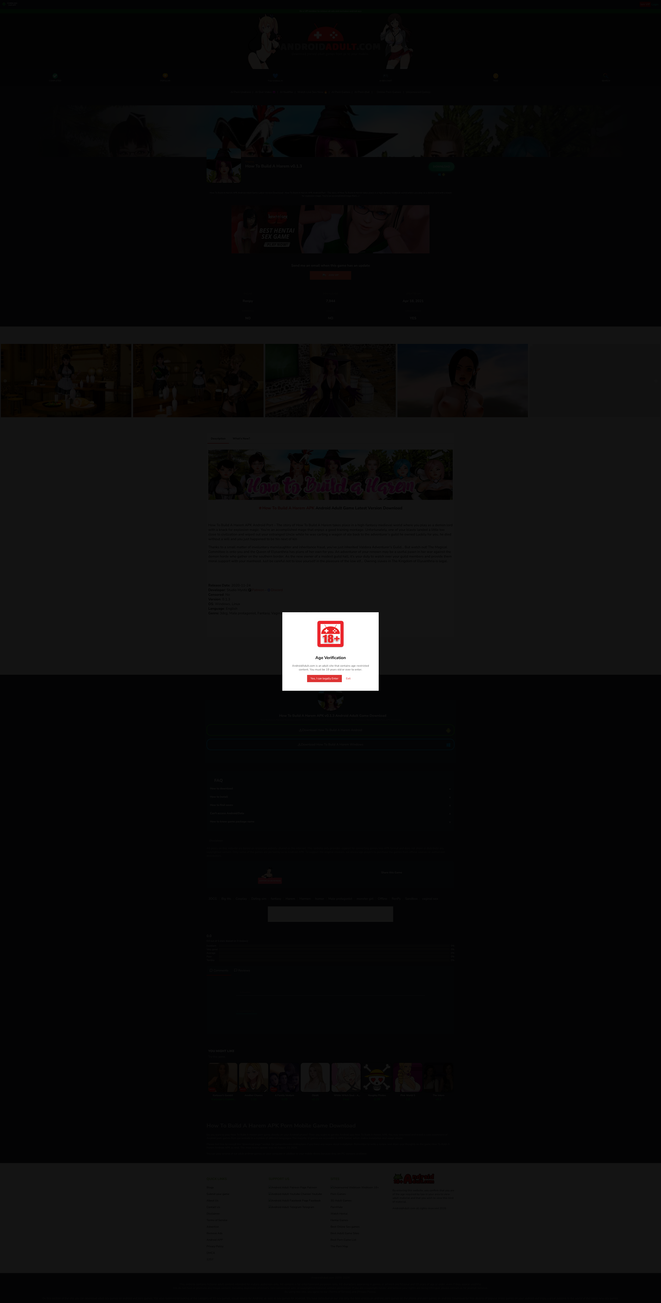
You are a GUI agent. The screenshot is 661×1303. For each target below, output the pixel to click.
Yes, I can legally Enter (324, 678)
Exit (348, 678)
